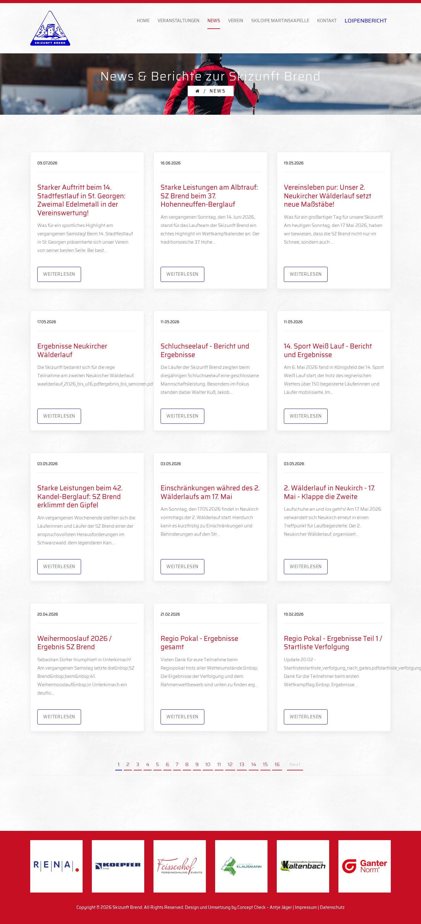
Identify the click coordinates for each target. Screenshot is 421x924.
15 (265, 765)
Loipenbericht (366, 20)
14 (253, 765)
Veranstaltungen (178, 20)
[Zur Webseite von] (118, 866)
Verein (235, 20)
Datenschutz (332, 907)
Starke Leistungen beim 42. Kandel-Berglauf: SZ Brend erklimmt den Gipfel (80, 496)
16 (277, 765)
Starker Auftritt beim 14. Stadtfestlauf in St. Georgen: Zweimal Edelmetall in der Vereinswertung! (81, 200)
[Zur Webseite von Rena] (56, 866)
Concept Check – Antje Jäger (264, 907)
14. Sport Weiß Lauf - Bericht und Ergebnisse (328, 350)
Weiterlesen (59, 274)
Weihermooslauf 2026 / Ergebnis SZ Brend (74, 643)
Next (294, 765)
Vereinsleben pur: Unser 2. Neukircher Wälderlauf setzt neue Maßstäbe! (327, 196)
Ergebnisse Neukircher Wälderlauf (72, 350)
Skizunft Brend (127, 907)
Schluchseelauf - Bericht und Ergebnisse (205, 350)
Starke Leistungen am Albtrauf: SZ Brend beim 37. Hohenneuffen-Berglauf (209, 196)
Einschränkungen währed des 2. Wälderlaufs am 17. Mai (210, 492)
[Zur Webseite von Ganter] (364, 866)
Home (143, 20)
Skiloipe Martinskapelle (280, 20)
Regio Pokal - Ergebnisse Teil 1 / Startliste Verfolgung (333, 643)
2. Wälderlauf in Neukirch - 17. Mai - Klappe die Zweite (329, 492)
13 (241, 765)
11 (219, 765)
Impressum (306, 907)
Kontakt (327, 20)
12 (230, 765)
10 (208, 765)
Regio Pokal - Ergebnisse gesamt (199, 643)
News (213, 20)
